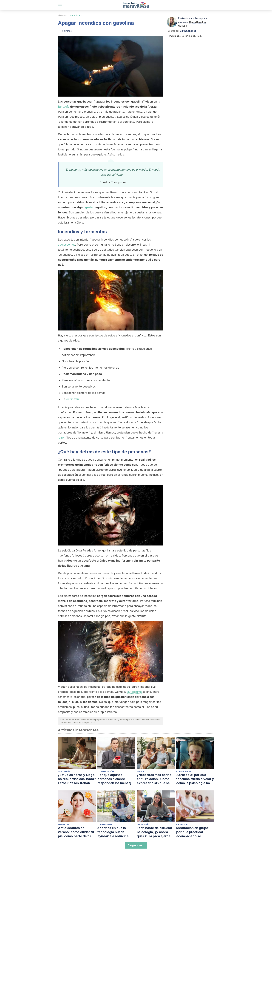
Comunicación (105, 771)
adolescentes (66, 244)
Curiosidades (183, 771)
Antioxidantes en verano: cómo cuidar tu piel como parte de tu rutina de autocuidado (76, 832)
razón (61, 437)
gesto (89, 207)
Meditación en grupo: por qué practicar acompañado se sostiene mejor (192, 832)
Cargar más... (136, 845)
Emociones (76, 15)
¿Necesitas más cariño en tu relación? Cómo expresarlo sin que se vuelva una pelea (154, 779)
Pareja (140, 771)
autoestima (134, 691)
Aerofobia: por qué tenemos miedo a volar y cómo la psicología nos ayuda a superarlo (195, 779)
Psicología (64, 771)
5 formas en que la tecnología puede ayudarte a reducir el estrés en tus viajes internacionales (113, 832)
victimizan (72, 399)
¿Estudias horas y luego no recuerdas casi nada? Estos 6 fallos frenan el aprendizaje (77, 779)
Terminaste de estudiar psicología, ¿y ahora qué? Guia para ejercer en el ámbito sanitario (154, 832)
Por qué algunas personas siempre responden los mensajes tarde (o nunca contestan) (116, 779)
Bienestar (63, 15)
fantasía (63, 106)
